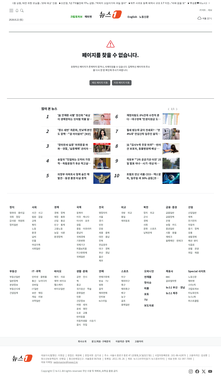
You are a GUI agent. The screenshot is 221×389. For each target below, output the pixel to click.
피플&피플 (82, 248)
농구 (123, 296)
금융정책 (170, 216)
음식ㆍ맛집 (82, 324)
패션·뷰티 (193, 240)
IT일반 (35, 288)
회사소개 (82, 341)
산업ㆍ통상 (59, 220)
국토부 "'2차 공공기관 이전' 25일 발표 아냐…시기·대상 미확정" (144, 163)
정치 (12, 207)
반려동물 (81, 316)
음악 (101, 288)
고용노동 (58, 228)
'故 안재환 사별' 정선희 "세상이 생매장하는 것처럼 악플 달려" (74, 119)
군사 (146, 216)
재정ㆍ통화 (59, 216)
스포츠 (124, 271)
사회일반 (36, 248)
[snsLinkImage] (191, 371)
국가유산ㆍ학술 (84, 288)
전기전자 (192, 220)
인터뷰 (102, 296)
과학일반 (36, 300)
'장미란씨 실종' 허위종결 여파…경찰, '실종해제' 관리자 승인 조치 (74, 148)
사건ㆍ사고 (37, 212)
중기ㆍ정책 (193, 228)
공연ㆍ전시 (82, 276)
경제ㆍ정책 (59, 212)
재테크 (169, 236)
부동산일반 (15, 276)
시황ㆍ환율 (171, 232)
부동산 (13, 271)
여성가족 (36, 244)
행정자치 (103, 212)
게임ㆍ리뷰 (37, 296)
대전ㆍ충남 (104, 236)
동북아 (80, 212)
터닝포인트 (193, 293)
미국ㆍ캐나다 (83, 216)
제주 (101, 260)
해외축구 (125, 288)
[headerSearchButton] (21, 10)
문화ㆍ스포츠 (150, 228)
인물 (34, 240)
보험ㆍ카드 (171, 224)
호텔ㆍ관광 (193, 248)
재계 (190, 216)
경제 (56, 207)
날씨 (34, 236)
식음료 (191, 244)
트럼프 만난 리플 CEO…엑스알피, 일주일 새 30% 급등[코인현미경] (144, 178)
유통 (190, 232)
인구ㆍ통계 (59, 224)
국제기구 (81, 244)
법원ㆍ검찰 (37, 216)
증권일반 (170, 228)
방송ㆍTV (103, 281)
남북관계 (148, 232)
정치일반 (14, 224)
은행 (168, 220)
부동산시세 (15, 288)
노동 (34, 228)
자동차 (191, 224)
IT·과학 (36, 271)
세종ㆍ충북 (104, 232)
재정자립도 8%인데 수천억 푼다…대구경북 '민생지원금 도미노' (143, 119)
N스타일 (103, 300)
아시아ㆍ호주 (83, 220)
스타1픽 (192, 284)
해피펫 (88, 16)
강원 (101, 228)
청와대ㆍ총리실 (17, 212)
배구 (123, 293)
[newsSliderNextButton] (176, 109)
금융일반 (170, 212)
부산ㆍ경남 (104, 252)
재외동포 (125, 220)
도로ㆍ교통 (82, 312)
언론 (79, 296)
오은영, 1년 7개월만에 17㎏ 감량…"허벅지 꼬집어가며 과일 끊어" (89, 3)
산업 (190, 207)
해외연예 (103, 293)
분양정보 (14, 284)
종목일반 (125, 304)
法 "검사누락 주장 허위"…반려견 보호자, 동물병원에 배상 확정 (144, 148)
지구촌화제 (82, 252)
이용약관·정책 (123, 341)
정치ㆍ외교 (149, 212)
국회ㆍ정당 (15, 216)
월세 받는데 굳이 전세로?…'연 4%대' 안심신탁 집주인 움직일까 (143, 134)
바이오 (57, 271)
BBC (168, 276)
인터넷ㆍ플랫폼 (39, 276)
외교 (123, 207)
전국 (101, 207)
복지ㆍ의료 (59, 276)
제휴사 (169, 271)
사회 (34, 207)
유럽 (79, 224)
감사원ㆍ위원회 (17, 220)
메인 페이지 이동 (100, 82)
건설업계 (14, 293)
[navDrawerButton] (11, 10)
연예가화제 (104, 276)
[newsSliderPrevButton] (168, 109)
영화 (101, 284)
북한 (146, 207)
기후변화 (81, 240)
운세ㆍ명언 (82, 308)
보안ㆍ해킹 (37, 293)
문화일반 (81, 293)
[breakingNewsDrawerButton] (17, 10)
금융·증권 (171, 207)
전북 (101, 240)
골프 (123, 300)
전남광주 (103, 244)
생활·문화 (82, 271)
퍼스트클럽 (193, 300)
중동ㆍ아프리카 (84, 228)
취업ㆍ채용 (193, 252)
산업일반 (192, 212)
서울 (101, 216)
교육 (34, 220)
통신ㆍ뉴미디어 (39, 281)
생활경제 (192, 236)
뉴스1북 (192, 296)
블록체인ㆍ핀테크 (174, 240)
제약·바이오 (60, 281)
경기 (101, 220)
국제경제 (81, 236)
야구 (123, 276)
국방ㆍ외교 (126, 212)
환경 (34, 232)
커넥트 (202, 10)
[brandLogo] (110, 14)
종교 (79, 284)
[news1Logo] (22, 358)
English (132, 17)
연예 (101, 271)
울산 (101, 256)
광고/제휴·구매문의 (101, 341)
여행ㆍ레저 (82, 304)
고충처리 (139, 341)
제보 (210, 10)
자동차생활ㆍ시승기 (86, 320)
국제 (79, 207)
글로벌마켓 (171, 281)
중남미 (80, 232)
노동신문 (144, 17)
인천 (101, 224)
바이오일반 (59, 288)
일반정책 (14, 281)
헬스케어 (58, 284)
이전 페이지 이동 (122, 82)
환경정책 (58, 236)
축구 (123, 284)
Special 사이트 (197, 271)
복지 (34, 224)
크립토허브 (76, 16)
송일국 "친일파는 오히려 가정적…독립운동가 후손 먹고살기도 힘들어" (74, 163)
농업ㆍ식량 (59, 232)
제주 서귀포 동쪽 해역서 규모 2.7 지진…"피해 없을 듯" (153, 3)
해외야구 (125, 281)
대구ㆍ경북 (104, 248)
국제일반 (81, 256)
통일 (123, 216)
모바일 (35, 284)
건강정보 (81, 300)
